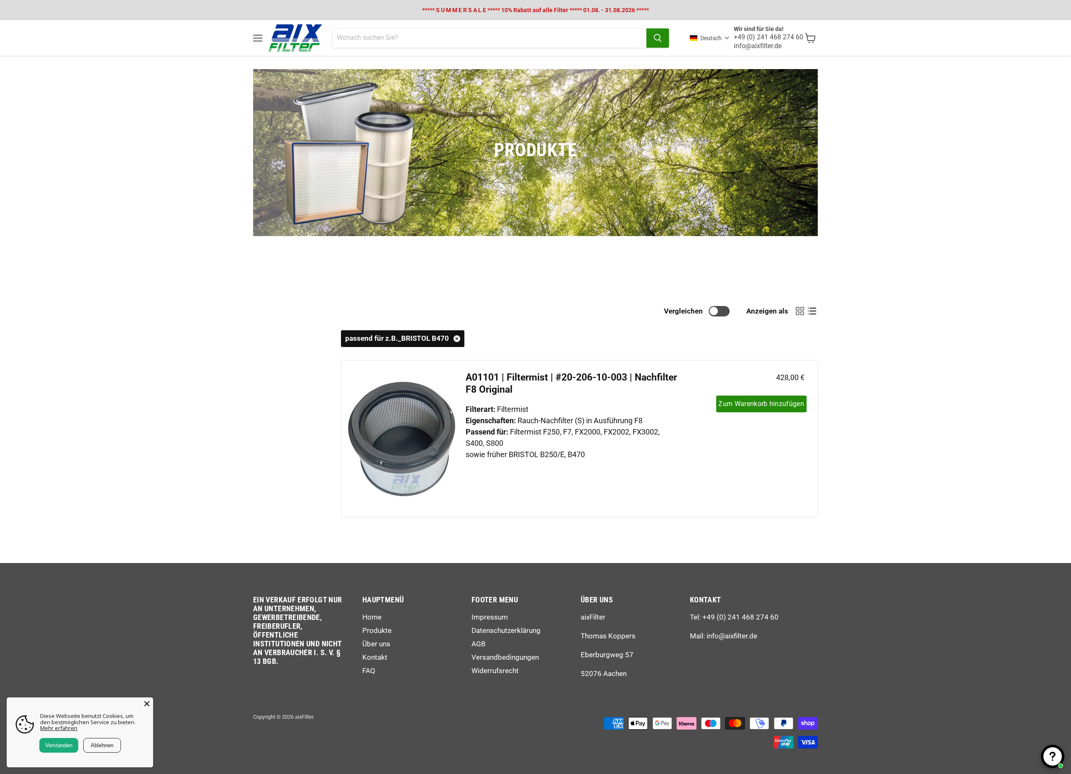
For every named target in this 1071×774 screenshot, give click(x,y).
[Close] (147, 703)
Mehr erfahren (58, 728)
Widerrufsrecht (495, 670)
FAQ (368, 670)
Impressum (489, 617)
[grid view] (800, 311)
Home (372, 617)
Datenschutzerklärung (506, 630)
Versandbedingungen (505, 657)
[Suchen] (657, 38)
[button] (710, 38)
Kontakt (374, 657)
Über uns (376, 644)
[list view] (812, 311)
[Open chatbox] (1052, 756)
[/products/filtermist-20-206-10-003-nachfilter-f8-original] (401, 438)
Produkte (377, 630)
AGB (478, 644)
